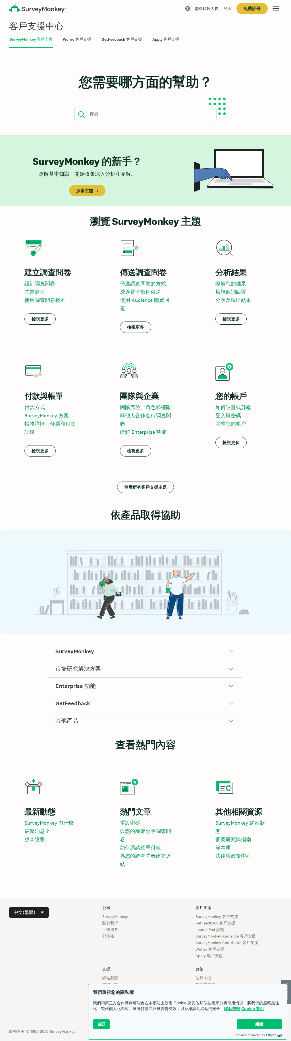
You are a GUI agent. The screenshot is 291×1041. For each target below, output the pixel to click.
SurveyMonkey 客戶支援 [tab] (31, 39)
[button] (146, 651)
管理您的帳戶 (230, 423)
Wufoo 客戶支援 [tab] (77, 39)
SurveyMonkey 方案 (46, 415)
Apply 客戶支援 (209, 955)
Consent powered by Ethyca (255, 1035)
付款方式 (34, 407)
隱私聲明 (232, 1008)
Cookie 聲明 (252, 1008)
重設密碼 (130, 823)
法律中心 (203, 977)
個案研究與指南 (233, 839)
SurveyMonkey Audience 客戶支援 (226, 936)
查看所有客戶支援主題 (145, 487)
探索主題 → (87, 190)
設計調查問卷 (39, 283)
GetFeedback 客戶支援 (215, 923)
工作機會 (110, 929)
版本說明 (34, 839)
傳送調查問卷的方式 (143, 283)
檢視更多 (40, 319)
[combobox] (29, 912)
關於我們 (110, 923)
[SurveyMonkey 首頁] (37, 9)
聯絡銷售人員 (207, 8)
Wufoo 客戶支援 (210, 949)
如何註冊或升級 (233, 407)
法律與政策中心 (233, 856)
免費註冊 (252, 8)
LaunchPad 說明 (210, 929)
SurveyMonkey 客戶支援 (217, 916)
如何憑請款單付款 (140, 847)
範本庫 (223, 847)
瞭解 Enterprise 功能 (143, 432)
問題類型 (34, 292)
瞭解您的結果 (230, 283)
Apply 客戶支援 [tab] (165, 39)
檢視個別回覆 (230, 292)
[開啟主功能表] (276, 8)
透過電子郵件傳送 (140, 292)
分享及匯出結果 (233, 300)
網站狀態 (110, 977)
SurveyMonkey (115, 916)
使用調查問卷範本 (44, 300)
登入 (228, 8)
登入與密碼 (228, 415)
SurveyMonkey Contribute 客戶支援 (227, 942)
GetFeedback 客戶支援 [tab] (121, 39)
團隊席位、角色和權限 (145, 407)
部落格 (108, 936)
